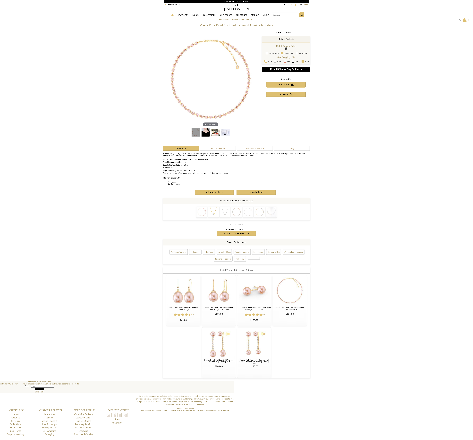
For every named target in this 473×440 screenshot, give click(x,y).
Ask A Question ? (214, 192)
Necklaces (236, 19)
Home (221, 19)
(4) (193, 315)
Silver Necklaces (247, 19)
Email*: (28, 386)
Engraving (83, 430)
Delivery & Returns (255, 148)
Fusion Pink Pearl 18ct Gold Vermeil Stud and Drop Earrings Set (218, 361)
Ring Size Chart (83, 420)
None (307, 61)
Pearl (195, 252)
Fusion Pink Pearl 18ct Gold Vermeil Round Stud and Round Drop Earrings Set (254, 362)
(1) (264, 315)
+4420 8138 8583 (175, 4)
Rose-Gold (303, 53)
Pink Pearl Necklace (178, 252)
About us (15, 417)
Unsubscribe (39, 392)
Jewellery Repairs (83, 424)
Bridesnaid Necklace (223, 259)
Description (181, 148)
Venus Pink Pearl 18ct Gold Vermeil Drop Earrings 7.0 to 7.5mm (218, 308)
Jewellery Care (83, 417)
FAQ (292, 148)
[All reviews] (182, 314)
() (468, 20)
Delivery (49, 417)
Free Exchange (49, 424)
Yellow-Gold (289, 53)
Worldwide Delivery (83, 414)
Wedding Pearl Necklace (293, 252)
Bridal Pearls (258, 252)
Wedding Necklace (242, 252)
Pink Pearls (240, 259)
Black (297, 61)
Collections (209, 15)
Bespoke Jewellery (15, 434)
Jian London (189, 408)
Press (117, 419)
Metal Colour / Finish (286, 46)
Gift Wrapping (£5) (286, 57)
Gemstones (241, 15)
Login (306, 5)
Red (288, 61)
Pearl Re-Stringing (83, 427)
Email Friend (256, 192)
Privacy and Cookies (83, 434)
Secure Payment (218, 148)
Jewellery (183, 15)
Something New (274, 252)
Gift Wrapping (49, 430)
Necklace (209, 252)
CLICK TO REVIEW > (236, 233)
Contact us (49, 414)
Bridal (195, 15)
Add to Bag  (286, 85)
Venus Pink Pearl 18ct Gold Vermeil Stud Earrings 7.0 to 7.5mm (254, 308)
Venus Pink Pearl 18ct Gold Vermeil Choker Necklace (289, 308)
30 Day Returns (49, 427)
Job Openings (117, 422)
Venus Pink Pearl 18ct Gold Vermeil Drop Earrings (183, 308)
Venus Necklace (224, 252)
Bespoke (255, 15)
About (266, 15)
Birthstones (226, 15)
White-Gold (274, 53)
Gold (270, 61)
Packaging (49, 434)
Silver (279, 61)
